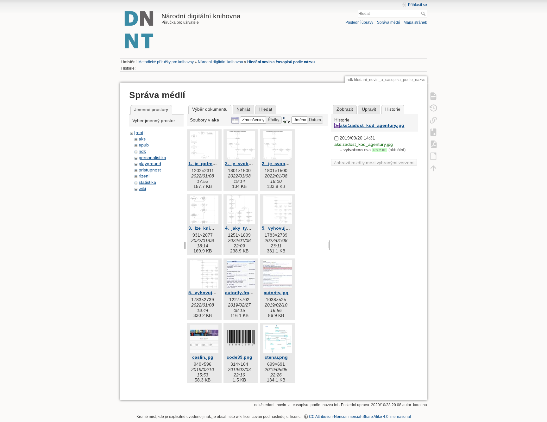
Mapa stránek (415, 22)
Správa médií (388, 22)
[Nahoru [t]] (433, 168)
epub (144, 144)
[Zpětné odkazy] (433, 120)
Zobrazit (344, 109)
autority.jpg (276, 292)
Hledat (424, 13)
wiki (142, 188)
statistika (147, 182)
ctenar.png (276, 357)
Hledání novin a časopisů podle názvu (281, 62)
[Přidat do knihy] (433, 132)
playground (150, 163)
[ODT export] (433, 156)
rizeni (144, 175)
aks (142, 138)
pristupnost (150, 169)
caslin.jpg (202, 357)
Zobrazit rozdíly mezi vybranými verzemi (374, 162)
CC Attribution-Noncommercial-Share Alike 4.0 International (360, 416)
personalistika (152, 157)
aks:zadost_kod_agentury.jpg (372, 125)
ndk (142, 151)
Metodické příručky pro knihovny (166, 62)
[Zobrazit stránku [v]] (433, 96)
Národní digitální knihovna (220, 62)
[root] (139, 132)
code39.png (239, 357)
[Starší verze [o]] (433, 108)
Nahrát (243, 109)
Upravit (369, 109)
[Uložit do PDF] (433, 144)
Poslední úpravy (359, 22)
